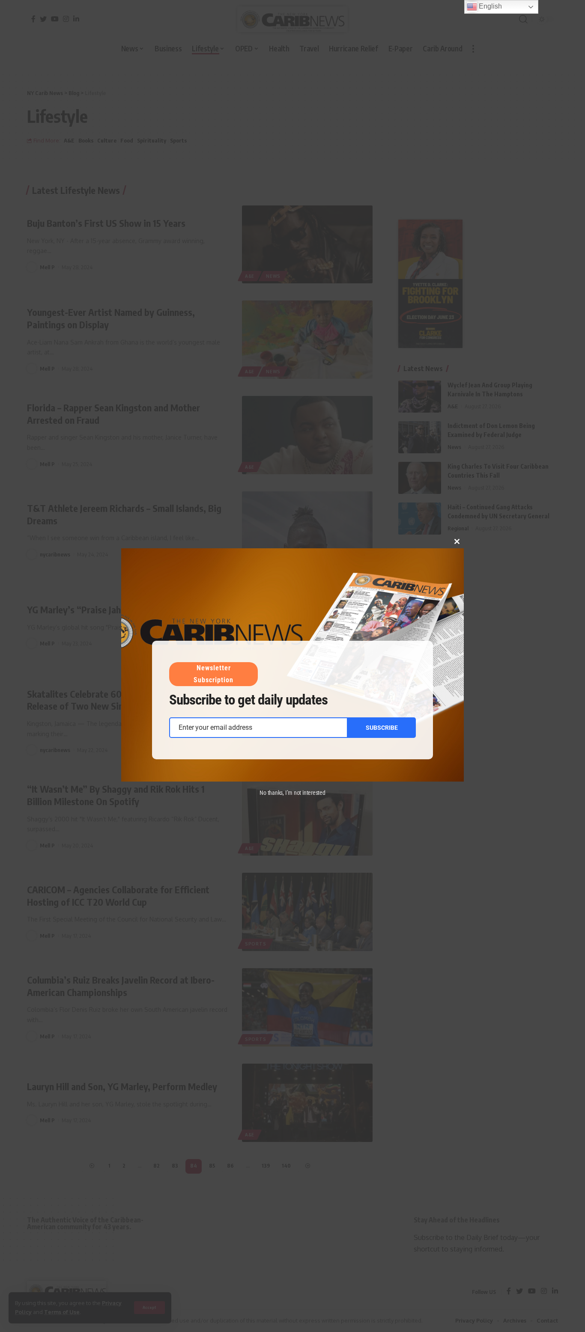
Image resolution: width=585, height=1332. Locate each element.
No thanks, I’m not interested (292, 792)
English (489, 6)
